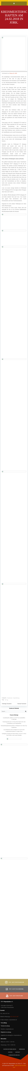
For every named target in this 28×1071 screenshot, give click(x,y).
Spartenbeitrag (16, 698)
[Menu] (14, 3)
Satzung (10, 1052)
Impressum (22, 1049)
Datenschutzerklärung (9, 1049)
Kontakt (17, 1052)
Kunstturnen (9, 698)
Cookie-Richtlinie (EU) (14, 1055)
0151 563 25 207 (14, 1016)
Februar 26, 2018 (13, 73)
